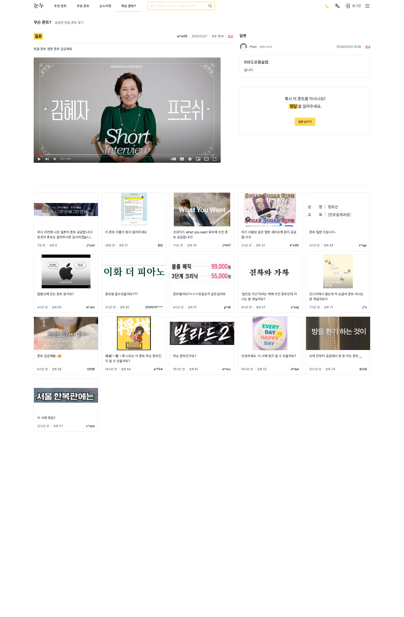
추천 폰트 (60, 6)
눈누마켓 (105, 6)
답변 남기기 (305, 121)
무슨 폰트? (128, 6)
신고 (230, 36)
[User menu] (337, 6)
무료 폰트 (83, 6)
